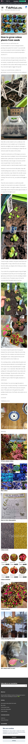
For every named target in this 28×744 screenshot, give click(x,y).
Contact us (3, 718)
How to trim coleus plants (6, 709)
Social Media (4, 723)
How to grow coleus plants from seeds (8, 703)
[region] (14, 416)
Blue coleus (3, 705)
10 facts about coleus (5, 707)
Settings (14, 740)
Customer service (5, 715)
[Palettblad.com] (14, 7)
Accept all (14, 737)
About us (3, 692)
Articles (3, 700)
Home (2, 10)
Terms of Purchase (4, 720)
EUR (7, 1)
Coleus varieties (4, 711)
